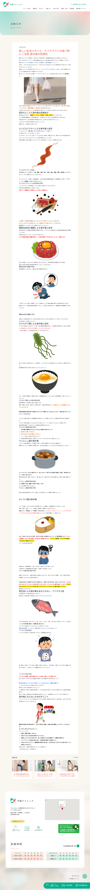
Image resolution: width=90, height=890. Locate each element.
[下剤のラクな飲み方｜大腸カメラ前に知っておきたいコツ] (45, 765)
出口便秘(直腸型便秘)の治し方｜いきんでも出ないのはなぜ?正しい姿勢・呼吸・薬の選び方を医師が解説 (22, 775)
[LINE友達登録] (68, 828)
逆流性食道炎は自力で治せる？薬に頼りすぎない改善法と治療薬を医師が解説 (67, 775)
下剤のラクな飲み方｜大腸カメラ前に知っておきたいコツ (45, 775)
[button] (26, 8)
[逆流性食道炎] (68, 765)
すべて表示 (75, 757)
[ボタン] (52, 885)
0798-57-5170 (17, 810)
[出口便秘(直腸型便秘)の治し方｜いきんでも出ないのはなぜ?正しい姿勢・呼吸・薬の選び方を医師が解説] (22, 765)
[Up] (84, 876)
